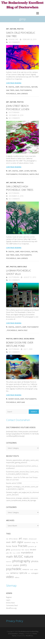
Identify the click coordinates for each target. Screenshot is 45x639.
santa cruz (34, 174)
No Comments (14, 42)
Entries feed (10, 603)
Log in (8, 600)
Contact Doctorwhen (18, 420)
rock (31, 569)
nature (34, 87)
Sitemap (11, 585)
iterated (33, 549)
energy (33, 542)
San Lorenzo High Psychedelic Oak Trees (19, 188)
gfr (35, 546)
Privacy (21, 634)
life (11, 553)
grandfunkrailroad (16, 550)
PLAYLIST (9, 565)
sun (29, 573)
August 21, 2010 (29, 277)
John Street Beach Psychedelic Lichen (17, 107)
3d (7, 539)
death (8, 542)
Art (7, 29)
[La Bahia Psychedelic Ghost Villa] (22, 295)
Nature (13, 29)
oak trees (10, 90)
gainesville (31, 546)
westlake (21, 402)
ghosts (18, 327)
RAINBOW (25, 569)
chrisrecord (32, 539)
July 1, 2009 (27, 349)
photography (26, 90)
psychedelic (11, 94)
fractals (22, 546)
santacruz (14, 573)
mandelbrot (27, 552)
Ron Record (13, 39)
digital (11, 87)
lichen (26, 171)
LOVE (18, 553)
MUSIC (18, 556)
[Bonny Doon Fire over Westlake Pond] (22, 367)
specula (23, 572)
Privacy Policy (14, 621)
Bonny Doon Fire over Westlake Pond (19, 344)
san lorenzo (22, 94)
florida (8, 546)
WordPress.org (11, 608)
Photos (20, 29)
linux (14, 553)
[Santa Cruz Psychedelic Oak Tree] (22, 57)
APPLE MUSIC (13, 539)
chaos (25, 539)
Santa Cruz (22, 267)
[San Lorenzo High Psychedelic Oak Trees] (22, 218)
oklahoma (8, 561)
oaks (17, 90)
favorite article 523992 (14, 483)
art (9, 171)
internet (27, 550)
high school (25, 87)
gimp (17, 87)
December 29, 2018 (16, 115)
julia (7, 553)
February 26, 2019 (29, 39)
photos (34, 561)
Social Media (29, 339)
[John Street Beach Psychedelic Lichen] (22, 137)
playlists (16, 565)
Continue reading (13, 83)
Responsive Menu (37, 13)
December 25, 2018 (16, 196)
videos (17, 577)
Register (9, 597)
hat (23, 550)
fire (37, 542)
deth (14, 542)
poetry (23, 565)
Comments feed (12, 605)
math (9, 557)
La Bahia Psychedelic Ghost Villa (18, 272)
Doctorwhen (13, 112)
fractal (14, 546)
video (10, 577)
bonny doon (13, 399)
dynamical (27, 542)
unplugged (34, 573)
